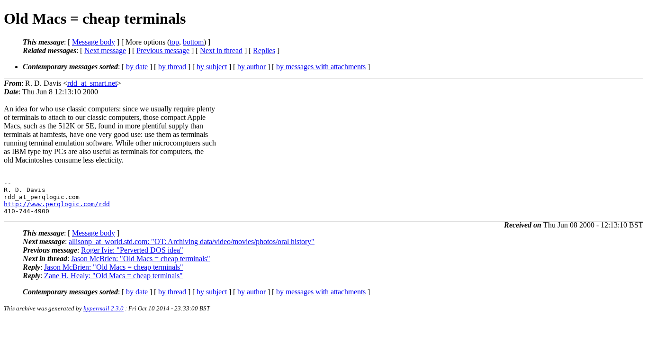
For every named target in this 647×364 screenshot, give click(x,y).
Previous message (162, 50)
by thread (172, 67)
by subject (212, 67)
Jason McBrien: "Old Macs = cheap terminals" (140, 259)
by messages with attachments (321, 67)
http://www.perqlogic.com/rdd (57, 204)
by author (251, 67)
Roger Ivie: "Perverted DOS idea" (132, 250)
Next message (105, 50)
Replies (264, 50)
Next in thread (221, 50)
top (174, 42)
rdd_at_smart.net (92, 83)
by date (137, 67)
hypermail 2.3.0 (103, 308)
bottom (193, 42)
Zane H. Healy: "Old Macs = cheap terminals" (113, 276)
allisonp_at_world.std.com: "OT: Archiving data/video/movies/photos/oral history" (192, 241)
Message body (93, 42)
